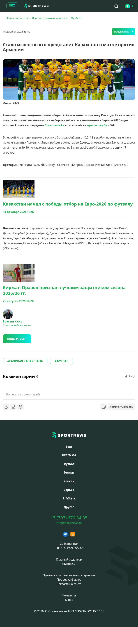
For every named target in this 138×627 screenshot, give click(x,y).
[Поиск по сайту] (116, 6)
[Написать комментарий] (69, 395)
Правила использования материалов (69, 575)
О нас (69, 600)
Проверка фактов (69, 580)
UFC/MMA (69, 455)
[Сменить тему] (130, 6)
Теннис (69, 472)
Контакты (69, 595)
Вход (132, 376)
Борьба (69, 490)
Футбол (76, 18)
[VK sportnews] (65, 534)
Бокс (69, 447)
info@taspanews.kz (69, 523)
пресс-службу (97, 125)
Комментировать (121, 406)
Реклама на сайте (69, 584)
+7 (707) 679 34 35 (69, 518)
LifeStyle (69, 498)
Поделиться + (123, 31)
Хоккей (69, 481)
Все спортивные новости (49, 18)
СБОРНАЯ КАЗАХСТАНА (26, 361)
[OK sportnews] (72, 534)
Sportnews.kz (54, 125)
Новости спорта (17, 18)
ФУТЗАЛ (62, 361)
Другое (69, 507)
